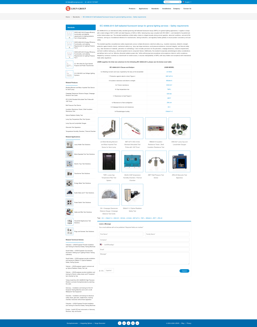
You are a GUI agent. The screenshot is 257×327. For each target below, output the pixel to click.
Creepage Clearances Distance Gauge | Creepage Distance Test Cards (80, 94)
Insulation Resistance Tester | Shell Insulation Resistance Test (79, 110)
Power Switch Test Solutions (82, 202)
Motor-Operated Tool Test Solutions (84, 154)
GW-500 (169, 94)
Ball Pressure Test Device (73, 105)
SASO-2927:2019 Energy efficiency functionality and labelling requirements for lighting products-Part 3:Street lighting (84, 35)
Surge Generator (100, 323)
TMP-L (169, 89)
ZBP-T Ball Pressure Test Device (156, 176)
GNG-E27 (169, 85)
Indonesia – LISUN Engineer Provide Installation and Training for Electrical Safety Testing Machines (80, 246)
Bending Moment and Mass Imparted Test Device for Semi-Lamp (80, 88)
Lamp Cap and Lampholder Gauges (76, 123)
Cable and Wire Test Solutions (83, 212)
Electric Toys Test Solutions (82, 164)
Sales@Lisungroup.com (75, 2)
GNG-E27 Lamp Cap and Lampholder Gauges (179, 143)
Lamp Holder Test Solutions (82, 144)
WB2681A (169, 80)
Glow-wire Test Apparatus (73, 127)
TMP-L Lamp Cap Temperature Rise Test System (109, 177)
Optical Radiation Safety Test (74, 115)
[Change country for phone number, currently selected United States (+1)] (101, 245)
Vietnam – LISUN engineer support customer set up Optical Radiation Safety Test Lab (80, 267)
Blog (183, 323)
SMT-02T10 (169, 76)
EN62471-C (169, 111)
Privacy (188, 323)
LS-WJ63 (169, 72)
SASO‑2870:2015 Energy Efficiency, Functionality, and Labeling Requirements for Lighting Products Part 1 (84, 55)
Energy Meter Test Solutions (82, 183)
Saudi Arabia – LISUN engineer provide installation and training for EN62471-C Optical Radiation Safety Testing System (80, 260)
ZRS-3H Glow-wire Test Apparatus (179, 176)
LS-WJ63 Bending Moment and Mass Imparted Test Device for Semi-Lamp (108, 144)
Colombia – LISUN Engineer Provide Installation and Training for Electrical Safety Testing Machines (80, 304)
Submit (184, 271)
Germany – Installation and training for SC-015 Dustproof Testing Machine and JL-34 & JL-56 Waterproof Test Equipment (79, 290)
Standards (76, 17)
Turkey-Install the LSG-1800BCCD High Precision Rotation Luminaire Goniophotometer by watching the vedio (80, 282)
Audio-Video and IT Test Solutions (84, 193)
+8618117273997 (92, 2)
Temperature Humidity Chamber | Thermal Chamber (81, 131)
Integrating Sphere (86, 323)
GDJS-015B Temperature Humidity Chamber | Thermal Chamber (132, 177)
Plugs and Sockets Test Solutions (84, 231)
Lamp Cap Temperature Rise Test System (78, 119)
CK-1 (169, 107)
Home (68, 17)
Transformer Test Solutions (82, 173)
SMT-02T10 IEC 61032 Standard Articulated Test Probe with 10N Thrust (132, 144)
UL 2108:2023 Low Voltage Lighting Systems (84, 74)
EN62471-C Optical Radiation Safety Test (132, 209)
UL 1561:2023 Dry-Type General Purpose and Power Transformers (84, 64)
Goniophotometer (72, 323)
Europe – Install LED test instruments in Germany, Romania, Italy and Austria (80, 310)
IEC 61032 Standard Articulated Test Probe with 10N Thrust (80, 100)
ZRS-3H (169, 102)
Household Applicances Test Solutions (82, 222)
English (187, 2)
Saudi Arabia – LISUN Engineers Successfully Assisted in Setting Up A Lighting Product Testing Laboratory (80, 252)
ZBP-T (169, 98)
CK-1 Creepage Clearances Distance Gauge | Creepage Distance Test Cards (109, 211)
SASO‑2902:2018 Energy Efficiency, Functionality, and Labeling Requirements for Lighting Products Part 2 (84, 45)
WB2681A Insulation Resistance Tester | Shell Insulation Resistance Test (156, 144)
